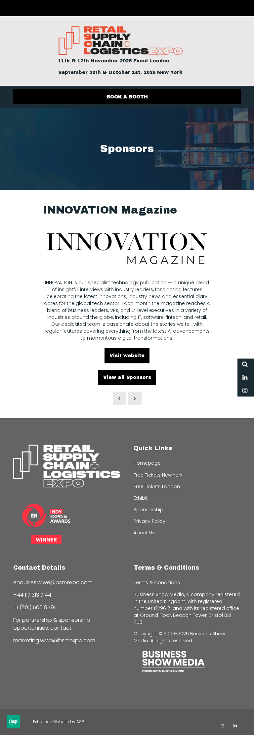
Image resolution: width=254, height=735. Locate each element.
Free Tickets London (157, 486)
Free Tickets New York (158, 475)
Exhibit (141, 498)
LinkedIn (245, 377)
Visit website (127, 355)
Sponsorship (148, 509)
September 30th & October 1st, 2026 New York (120, 72)
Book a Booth (127, 96)
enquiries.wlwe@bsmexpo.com (53, 582)
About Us (144, 532)
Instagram (245, 390)
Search (245, 364)
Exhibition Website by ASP (58, 721)
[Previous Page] (119, 398)
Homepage (147, 463)
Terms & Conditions (157, 582)
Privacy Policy (149, 521)
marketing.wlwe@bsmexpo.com (54, 640)
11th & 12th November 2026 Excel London (113, 60)
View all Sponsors (127, 377)
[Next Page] (135, 398)
